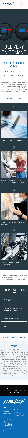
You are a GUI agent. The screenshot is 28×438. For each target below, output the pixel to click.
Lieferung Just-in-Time (11, 319)
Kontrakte (7, 327)
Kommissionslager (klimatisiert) (10, 300)
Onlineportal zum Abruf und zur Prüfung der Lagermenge (13, 309)
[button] (21, 4)
